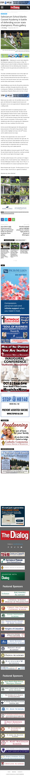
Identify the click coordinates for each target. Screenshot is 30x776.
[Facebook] (2, 219)
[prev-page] (14, 260)
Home (2, 11)
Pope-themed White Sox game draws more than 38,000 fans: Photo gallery (24, 252)
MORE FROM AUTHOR (20, 240)
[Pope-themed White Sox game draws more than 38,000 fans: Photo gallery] (24, 246)
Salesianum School (5, 213)
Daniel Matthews (24, 212)
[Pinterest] (9, 219)
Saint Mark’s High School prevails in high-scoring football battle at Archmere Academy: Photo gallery (7, 231)
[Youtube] (21, 547)
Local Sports (7, 11)
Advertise (14, 771)
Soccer (12, 213)
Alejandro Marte (8, 212)
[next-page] (16, 260)
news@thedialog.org (18, 544)
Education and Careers (5, 248)
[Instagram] (12, 547)
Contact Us (20, 771)
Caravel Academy (16, 212)
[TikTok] (15, 547)
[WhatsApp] (13, 219)
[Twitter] (6, 219)
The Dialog (4, 27)
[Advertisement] (15, 490)
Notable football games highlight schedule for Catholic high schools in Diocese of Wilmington (22, 231)
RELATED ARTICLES (9, 240)
